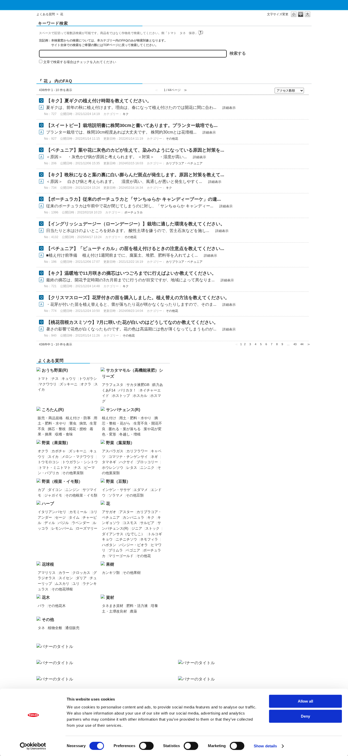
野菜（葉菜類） (120, 443)
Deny (305, 716)
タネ (41, 628)
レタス (131, 468)
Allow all (305, 701)
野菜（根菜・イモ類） (62, 481)
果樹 (110, 564)
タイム (74, 517)
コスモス (130, 523)
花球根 (48, 564)
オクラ (86, 384)
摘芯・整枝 (57, 429)
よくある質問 (45, 14)
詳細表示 (229, 108)
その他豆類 (135, 495)
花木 (46, 597)
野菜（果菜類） (56, 443)
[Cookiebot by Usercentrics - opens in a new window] (33, 746)
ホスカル (140, 396)
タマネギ (109, 462)
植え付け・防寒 (78, 418)
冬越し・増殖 (130, 434)
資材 (110, 597)
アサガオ (109, 512)
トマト (43, 378)
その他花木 (57, 606)
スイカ (53, 457)
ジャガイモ (53, 495)
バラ (41, 606)
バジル (63, 523)
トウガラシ (88, 378)
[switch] (146, 746)
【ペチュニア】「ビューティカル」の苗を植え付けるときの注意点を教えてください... (135, 248)
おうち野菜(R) (55, 370)
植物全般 (55, 628)
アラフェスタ (112, 385)
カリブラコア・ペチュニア (184, 163)
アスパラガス (112, 451)
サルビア (147, 523)
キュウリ (69, 378)
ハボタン (109, 545)
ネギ (154, 457)
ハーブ (48, 503)
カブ (41, 490)
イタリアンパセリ (52, 512)
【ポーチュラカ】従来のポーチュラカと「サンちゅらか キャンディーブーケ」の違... (133, 199)
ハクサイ (126, 462)
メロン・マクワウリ (78, 457)
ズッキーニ (68, 384)
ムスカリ (62, 583)
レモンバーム (62, 528)
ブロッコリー (147, 462)
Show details (265, 746)
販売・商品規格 (50, 418)
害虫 (72, 423)
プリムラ (116, 550)
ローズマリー (86, 528)
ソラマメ (116, 495)
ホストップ (121, 396)
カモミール (78, 512)
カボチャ (58, 451)
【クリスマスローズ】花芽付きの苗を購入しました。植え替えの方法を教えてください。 (138, 297)
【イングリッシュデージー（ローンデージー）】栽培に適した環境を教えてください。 (135, 223)
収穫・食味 (64, 434)
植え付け (109, 418)
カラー (64, 573)
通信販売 (72, 628)
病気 (83, 423)
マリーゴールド (121, 556)
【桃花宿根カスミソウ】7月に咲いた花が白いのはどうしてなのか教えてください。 (132, 322)
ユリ (75, 583)
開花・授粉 (78, 429)
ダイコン (55, 490)
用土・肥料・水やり (135, 418)
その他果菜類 (73, 473)
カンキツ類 (111, 573)
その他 (48, 619)
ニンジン (72, 490)
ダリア (81, 578)
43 (295, 344)
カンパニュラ (133, 517)
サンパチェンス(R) (123, 410)
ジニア (136, 528)
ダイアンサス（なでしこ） (123, 534)
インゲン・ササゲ (116, 490)
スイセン (66, 578)
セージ (60, 517)
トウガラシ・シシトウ (80, 462)
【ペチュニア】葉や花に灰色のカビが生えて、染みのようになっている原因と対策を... (135, 150)
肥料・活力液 (137, 606)
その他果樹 (132, 573)
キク (126, 114)
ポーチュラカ (133, 212)
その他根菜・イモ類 (81, 495)
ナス (55, 378)
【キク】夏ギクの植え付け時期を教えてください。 (99, 100)
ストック (152, 528)
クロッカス (81, 573)
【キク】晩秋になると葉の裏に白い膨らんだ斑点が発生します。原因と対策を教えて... (135, 174)
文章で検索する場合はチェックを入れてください (79, 62)
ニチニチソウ (126, 539)
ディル (49, 523)
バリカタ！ (127, 390)
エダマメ (140, 490)
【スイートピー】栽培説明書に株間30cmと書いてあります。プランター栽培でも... (132, 125)
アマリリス (47, 573)
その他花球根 (62, 589)
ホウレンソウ (112, 468)
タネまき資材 (112, 606)
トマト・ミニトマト (55, 468)
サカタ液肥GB (137, 385)
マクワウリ (48, 384)
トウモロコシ (48, 462)
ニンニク (147, 468)
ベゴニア (133, 550)
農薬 (133, 611)
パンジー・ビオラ (133, 545)
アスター (126, 512)
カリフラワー (137, 451)
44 (301, 344)
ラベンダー (81, 523)
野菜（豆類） (118, 481)
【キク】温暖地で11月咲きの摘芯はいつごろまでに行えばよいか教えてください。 (131, 273)
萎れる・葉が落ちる (125, 429)
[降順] (307, 92)
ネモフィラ (149, 539)
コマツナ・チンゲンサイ (128, 457)
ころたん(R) (53, 410)
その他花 (172, 138)
